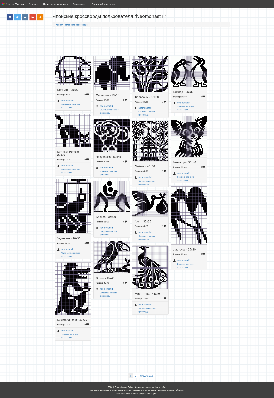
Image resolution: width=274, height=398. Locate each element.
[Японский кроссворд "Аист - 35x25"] (150, 203)
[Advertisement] (26, 71)
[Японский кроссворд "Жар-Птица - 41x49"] (150, 266)
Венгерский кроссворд (103, 4)
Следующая (146, 375)
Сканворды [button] (79, 4)
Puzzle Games (15, 4)
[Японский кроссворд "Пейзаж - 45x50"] (150, 140)
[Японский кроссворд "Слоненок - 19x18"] (112, 72)
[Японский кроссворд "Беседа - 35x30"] (189, 71)
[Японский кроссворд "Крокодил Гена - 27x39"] (73, 288)
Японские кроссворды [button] (55, 4)
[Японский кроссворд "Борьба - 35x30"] (112, 196)
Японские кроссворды (76, 24)
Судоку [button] (33, 4)
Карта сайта (160, 387)
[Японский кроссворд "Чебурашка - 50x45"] (112, 135)
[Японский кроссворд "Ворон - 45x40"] (112, 256)
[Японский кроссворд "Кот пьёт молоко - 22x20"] (73, 130)
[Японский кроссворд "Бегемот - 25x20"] (73, 70)
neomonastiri (67, 100)
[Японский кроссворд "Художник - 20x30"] (73, 205)
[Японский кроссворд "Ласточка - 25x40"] (189, 215)
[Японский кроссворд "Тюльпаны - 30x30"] (150, 73)
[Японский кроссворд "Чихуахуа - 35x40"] (189, 136)
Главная (59, 24)
